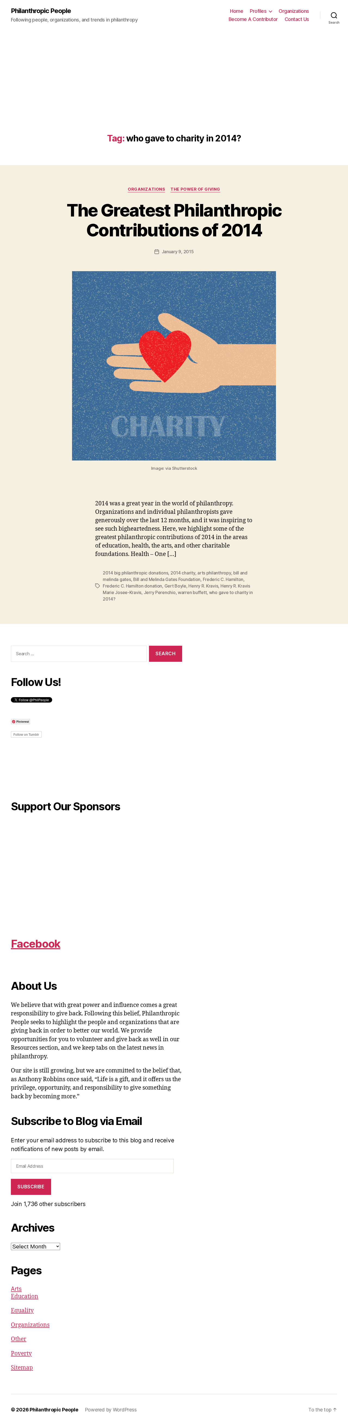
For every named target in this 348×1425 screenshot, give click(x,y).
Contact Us (297, 19)
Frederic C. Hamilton (223, 579)
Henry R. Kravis (203, 586)
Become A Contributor (253, 19)
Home (236, 11)
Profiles (258, 11)
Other (18, 1339)
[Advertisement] (174, 93)
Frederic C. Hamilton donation (132, 586)
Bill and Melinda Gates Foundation (166, 579)
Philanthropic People (41, 11)
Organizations (294, 11)
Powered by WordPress (111, 1409)
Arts (16, 1288)
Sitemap (22, 1367)
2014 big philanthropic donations (135, 573)
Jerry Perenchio (160, 592)
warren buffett (192, 592)
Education (24, 1296)
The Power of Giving (195, 189)
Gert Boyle (175, 586)
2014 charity (182, 573)
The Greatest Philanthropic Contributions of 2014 (174, 220)
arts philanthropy (214, 573)
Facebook (35, 943)
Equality (22, 1310)
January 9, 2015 (178, 251)
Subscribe (30, 1186)
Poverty (21, 1353)
